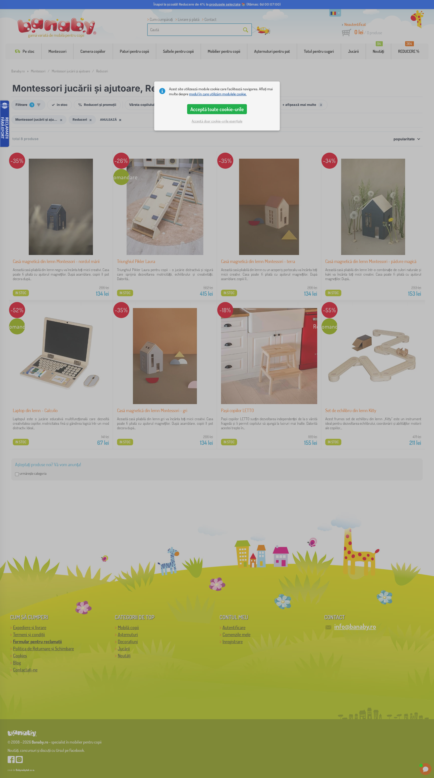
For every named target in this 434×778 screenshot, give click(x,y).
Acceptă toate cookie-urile (217, 109)
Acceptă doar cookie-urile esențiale (217, 121)
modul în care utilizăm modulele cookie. (218, 94)
